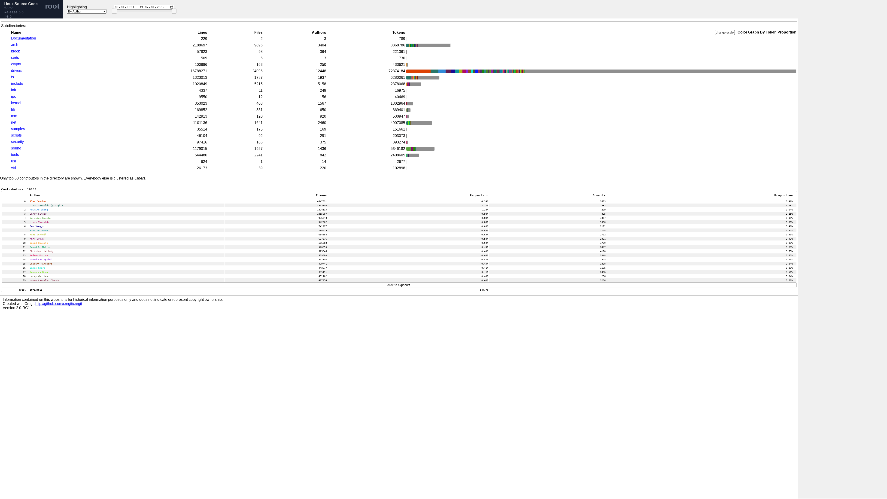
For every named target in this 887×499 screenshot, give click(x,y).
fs (12, 77)
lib (13, 109)
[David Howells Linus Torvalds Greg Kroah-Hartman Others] (406, 58)
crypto (16, 64)
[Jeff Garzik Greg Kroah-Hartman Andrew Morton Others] (406, 162)
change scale (725, 32)
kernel (16, 103)
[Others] (406, 39)
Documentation (23, 38)
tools (15, 155)
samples (18, 129)
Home (9, 8)
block (15, 51)
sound (16, 148)
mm (14, 116)
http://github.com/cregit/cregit (58, 304)
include (17, 83)
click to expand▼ (399, 285)
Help (8, 16)
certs (15, 58)
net (13, 122)
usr (13, 161)
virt (13, 168)
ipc (13, 96)
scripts (16, 135)
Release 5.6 (14, 12)
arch (14, 45)
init (13, 90)
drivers (16, 71)
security (17, 142)
